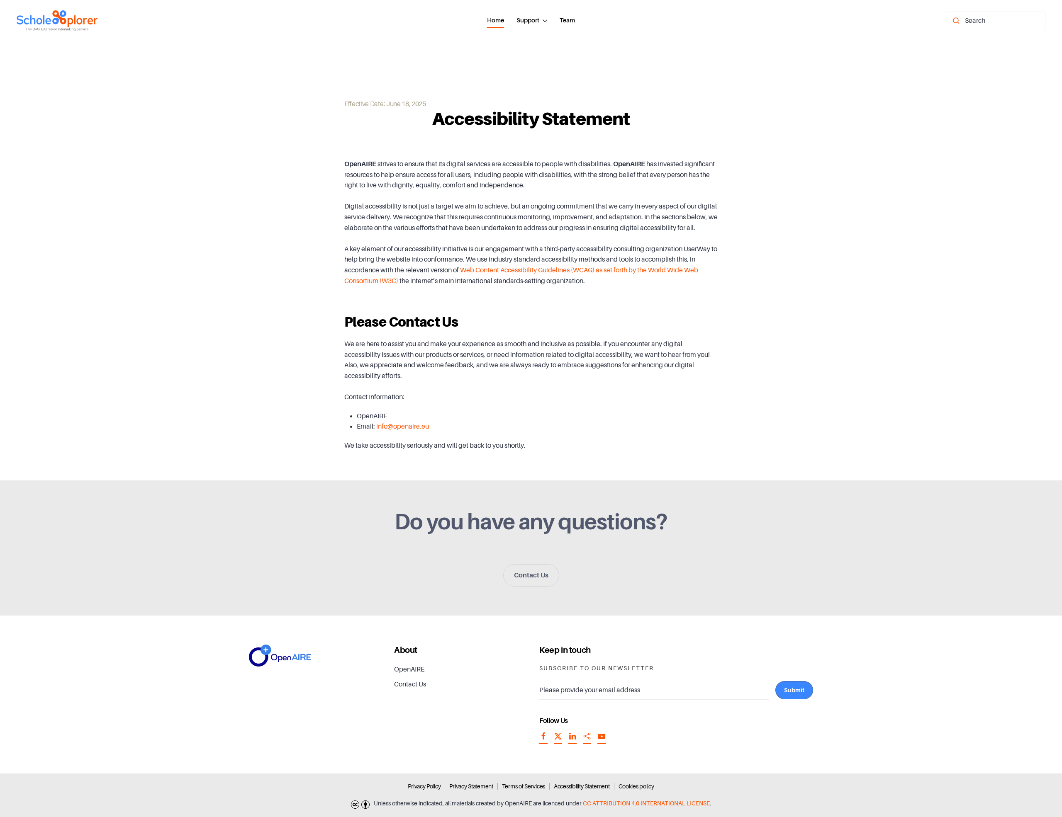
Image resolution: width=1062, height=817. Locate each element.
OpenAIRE (409, 669)
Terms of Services (523, 786)
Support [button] (527, 20)
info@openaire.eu (402, 426)
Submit (794, 690)
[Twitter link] (558, 740)
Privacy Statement (471, 786)
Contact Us (531, 575)
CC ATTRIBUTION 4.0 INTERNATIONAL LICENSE (646, 803)
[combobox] (995, 21)
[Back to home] (57, 20)
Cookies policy (636, 786)
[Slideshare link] (587, 740)
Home (495, 20)
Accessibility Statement (582, 786)
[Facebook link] (543, 740)
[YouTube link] (601, 740)
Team (567, 20)
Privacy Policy (424, 786)
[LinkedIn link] (572, 740)
